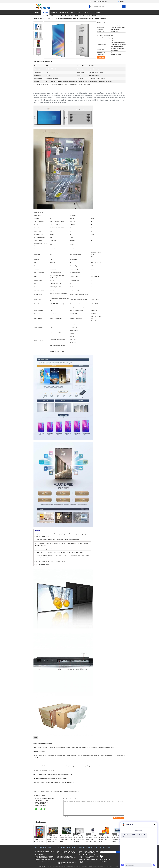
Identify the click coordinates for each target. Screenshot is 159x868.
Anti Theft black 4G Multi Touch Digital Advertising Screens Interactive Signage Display (44, 853)
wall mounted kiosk (56, 791)
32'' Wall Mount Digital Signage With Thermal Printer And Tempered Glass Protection (78, 838)
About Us (54, 12)
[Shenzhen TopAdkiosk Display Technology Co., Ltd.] (43, 6)
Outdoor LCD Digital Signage (66, 847)
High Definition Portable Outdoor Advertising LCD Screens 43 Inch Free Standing (66, 858)
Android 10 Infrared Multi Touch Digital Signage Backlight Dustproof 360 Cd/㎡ (44, 860)
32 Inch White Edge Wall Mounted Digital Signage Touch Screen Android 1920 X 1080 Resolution (88, 856)
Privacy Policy (42, 866)
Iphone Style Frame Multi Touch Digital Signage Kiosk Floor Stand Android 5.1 (44, 857)
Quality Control (75, 12)
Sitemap (107, 859)
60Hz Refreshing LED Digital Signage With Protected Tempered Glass (104, 838)
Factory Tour (64, 12)
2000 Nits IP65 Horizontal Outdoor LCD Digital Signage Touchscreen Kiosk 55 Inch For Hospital (67, 862)
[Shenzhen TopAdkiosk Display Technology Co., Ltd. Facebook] (101, 857)
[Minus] (154, 824)
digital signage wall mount (71, 791)
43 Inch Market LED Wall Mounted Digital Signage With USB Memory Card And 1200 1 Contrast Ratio (118, 839)
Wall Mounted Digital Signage (52, 15)
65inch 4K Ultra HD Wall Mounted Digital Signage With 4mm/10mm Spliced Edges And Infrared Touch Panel (91, 840)
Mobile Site (104, 861)
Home (37, 12)
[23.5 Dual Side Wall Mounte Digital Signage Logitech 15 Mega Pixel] (66, 830)
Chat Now (97, 12)
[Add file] (122, 865)
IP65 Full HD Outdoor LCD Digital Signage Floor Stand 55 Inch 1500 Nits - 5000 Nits (66, 853)
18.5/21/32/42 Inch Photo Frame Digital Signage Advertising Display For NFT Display (52, 839)
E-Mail (102, 859)
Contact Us (87, 12)
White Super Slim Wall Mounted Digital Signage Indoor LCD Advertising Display (88, 861)
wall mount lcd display (43, 791)
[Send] (154, 865)
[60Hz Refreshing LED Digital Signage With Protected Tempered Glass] (105, 830)
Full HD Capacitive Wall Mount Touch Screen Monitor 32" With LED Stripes (88, 852)
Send (120, 852)
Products (45, 12)
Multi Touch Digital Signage (44, 847)
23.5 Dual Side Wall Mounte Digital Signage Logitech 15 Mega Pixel (66, 837)
